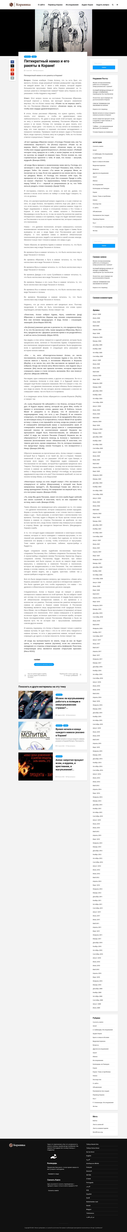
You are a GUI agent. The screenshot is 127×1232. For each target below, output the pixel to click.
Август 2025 (97, 360)
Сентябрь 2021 (98, 536)
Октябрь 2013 (97, 812)
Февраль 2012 (97, 889)
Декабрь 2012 (97, 851)
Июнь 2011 (96, 919)
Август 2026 (97, 314)
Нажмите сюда (53, 1174)
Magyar (88, 1209)
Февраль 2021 (97, 559)
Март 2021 (96, 555)
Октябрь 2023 (97, 444)
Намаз (34, 56)
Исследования (72, 5)
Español (88, 1194)
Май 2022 (96, 510)
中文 (87, 1190)
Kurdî (88, 1198)
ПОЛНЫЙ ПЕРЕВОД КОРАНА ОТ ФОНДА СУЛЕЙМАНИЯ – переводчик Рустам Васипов (103, 92)
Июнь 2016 (96, 690)
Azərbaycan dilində (92, 1163)
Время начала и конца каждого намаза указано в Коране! (70, 732)
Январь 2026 (97, 341)
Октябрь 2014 (97, 766)
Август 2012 (97, 866)
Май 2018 (96, 624)
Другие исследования (100, 173)
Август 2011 (97, 912)
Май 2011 (96, 923)
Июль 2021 (96, 544)
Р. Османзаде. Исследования (103, 227)
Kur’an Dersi (90, 1152)
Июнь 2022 (96, 506)
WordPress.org (98, 1132)
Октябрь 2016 (97, 674)
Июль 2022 (96, 502)
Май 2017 (96, 647)
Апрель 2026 (97, 329)
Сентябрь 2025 (98, 356)
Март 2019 (96, 601)
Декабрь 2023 (97, 437)
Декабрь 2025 (97, 345)
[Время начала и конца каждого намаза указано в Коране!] (35, 735)
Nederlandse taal (92, 1202)
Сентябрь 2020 (98, 578)
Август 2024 (97, 406)
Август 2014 (97, 774)
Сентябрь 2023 (98, 448)
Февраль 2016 (97, 705)
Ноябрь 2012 (97, 854)
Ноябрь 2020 (97, 571)
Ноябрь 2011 (97, 900)
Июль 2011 (96, 916)
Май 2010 (96, 969)
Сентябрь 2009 (98, 1000)
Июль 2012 (96, 870)
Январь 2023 (97, 479)
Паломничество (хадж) (101, 215)
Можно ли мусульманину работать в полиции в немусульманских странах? (102, 84)
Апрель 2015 (97, 743)
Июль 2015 (96, 732)
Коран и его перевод (100, 109)
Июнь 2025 (96, 368)
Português (89, 1182)
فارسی (88, 1186)
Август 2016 (97, 682)
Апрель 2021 (97, 552)
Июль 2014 (96, 778)
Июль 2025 (96, 364)
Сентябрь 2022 (98, 494)
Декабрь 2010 (97, 942)
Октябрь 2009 (97, 996)
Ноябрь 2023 (97, 440)
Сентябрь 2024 (98, 402)
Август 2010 (97, 958)
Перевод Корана (55, 5)
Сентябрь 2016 (98, 678)
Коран (95, 192)
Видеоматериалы (99, 165)
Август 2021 (97, 540)
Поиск (104, 67)
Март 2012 (96, 885)
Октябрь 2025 (97, 352)
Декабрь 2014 (97, 759)
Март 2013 (96, 839)
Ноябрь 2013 (97, 808)
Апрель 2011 (97, 927)
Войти (95, 1120)
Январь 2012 (97, 893)
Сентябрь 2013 (98, 816)
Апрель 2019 (97, 598)
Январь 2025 (97, 387)
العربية (88, 1159)
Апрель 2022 (97, 513)
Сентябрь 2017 (98, 636)
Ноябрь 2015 (97, 716)
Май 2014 (96, 785)
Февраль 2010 (97, 981)
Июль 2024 (96, 410)
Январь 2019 (97, 609)
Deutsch (89, 1171)
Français (89, 1167)
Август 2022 (97, 498)
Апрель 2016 (97, 697)
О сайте (41, 5)
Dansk (88, 1205)
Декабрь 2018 (97, 613)
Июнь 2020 (96, 586)
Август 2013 (97, 820)
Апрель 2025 (97, 375)
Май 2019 (96, 594)
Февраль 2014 (97, 797)
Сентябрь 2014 (98, 770)
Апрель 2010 (97, 973)
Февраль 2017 (97, 659)
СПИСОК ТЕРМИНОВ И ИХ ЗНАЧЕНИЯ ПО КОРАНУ (101, 104)
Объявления (97, 211)
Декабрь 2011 (97, 896)
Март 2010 (96, 977)
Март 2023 (96, 471)
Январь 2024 (97, 433)
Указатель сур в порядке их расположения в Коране (103, 99)
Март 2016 (96, 701)
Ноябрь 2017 (97, 632)
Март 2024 (96, 425)
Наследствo (97, 204)
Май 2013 (96, 831)
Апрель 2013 (97, 835)
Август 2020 (97, 582)
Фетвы (95, 230)
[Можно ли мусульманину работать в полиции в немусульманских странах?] (35, 705)
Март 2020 (96, 590)
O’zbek (88, 1179)
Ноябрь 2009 (97, 992)
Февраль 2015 (97, 751)
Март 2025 (96, 379)
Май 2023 (96, 463)
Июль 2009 (96, 1008)
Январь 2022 (97, 521)
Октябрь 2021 (97, 533)
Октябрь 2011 (97, 904)
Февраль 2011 (97, 935)
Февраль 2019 (97, 605)
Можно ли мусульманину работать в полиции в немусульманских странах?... (70, 703)
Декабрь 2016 (97, 667)
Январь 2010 (97, 985)
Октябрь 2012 (97, 858)
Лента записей (98, 1124)
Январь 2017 (97, 663)
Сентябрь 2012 (98, 862)
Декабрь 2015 (97, 713)
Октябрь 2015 (97, 720)
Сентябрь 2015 (98, 724)
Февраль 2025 (97, 383)
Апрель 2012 (97, 881)
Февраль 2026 (97, 337)
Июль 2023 (96, 456)
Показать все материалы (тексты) (44, 664)
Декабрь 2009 (97, 988)
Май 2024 (96, 418)
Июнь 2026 (96, 322)
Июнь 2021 (96, 548)
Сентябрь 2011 (98, 908)
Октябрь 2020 (97, 575)
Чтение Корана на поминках (103, 132)
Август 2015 (97, 728)
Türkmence (90, 1213)
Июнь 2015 (96, 736)
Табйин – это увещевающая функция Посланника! (103, 127)
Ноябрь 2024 (97, 395)
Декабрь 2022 (97, 483)
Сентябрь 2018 (98, 617)
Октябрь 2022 (97, 490)
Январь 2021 (97, 563)
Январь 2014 (97, 801)
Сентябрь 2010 (98, 954)
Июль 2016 (96, 686)
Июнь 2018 (96, 621)
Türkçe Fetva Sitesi (92, 1148)
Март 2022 (96, 517)
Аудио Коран (87, 5)
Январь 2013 (97, 847)
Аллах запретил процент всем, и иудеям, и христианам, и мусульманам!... (70, 765)
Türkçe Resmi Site (92, 1144)
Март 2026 (96, 333)
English (88, 1156)
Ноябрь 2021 (97, 529)
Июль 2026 (96, 318)
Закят (95, 177)
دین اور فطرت (90, 1217)
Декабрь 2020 (97, 567)
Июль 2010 (96, 962)
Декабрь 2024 (97, 391)
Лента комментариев (100, 1128)
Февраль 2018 (97, 628)
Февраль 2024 (97, 429)
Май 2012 (96, 877)
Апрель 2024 (97, 421)
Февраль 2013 (97, 843)
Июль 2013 (96, 824)
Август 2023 (97, 452)
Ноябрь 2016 (97, 670)
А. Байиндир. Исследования (103, 154)
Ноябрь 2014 (97, 762)
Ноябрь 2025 (97, 349)
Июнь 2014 (96, 782)
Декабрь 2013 (97, 805)
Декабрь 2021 (97, 525)
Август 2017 (97, 640)
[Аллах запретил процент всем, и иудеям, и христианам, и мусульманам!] (35, 766)
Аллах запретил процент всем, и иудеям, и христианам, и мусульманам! (104, 120)
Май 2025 (96, 372)
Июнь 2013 (96, 828)
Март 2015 (96, 747)
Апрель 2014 (97, 789)
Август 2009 (97, 1004)
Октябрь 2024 (97, 398)
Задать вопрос (102, 5)
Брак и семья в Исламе (101, 161)
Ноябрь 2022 (97, 487)
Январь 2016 (97, 709)
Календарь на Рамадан (101, 188)
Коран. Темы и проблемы (102, 196)
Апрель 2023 (97, 467)
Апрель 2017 (97, 651)
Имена (95, 181)
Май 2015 (96, 739)
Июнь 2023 (96, 460)
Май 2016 (96, 693)
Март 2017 (96, 655)
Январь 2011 (97, 939)
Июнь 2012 (96, 873)
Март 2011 (96, 931)
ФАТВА (88, 1175)
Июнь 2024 (96, 414)
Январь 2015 (97, 755)
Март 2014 (96, 793)
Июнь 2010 (96, 965)
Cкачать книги (98, 146)
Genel (95, 150)
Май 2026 (96, 326)
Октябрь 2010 (97, 950)
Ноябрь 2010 (97, 946)
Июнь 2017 (96, 644)
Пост (94, 223)
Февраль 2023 (97, 475)
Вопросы (27, 56)
